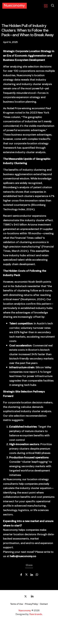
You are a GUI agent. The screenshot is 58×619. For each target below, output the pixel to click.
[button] (52, 5)
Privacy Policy (31, 603)
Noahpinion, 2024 (32, 299)
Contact (44, 603)
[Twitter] (25, 596)
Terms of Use (16, 603)
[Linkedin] (32, 596)
